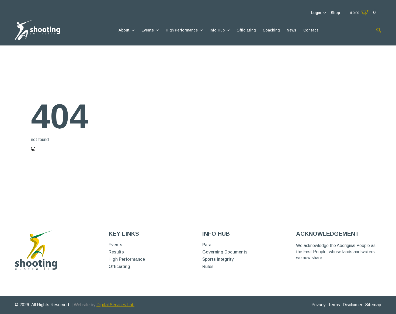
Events (147, 30)
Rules (208, 266)
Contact (310, 30)
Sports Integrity (218, 259)
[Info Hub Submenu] (228, 30)
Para (206, 245)
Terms (334, 304)
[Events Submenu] (157, 30)
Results (116, 252)
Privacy (318, 304)
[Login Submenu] (324, 12)
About (124, 30)
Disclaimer (352, 304)
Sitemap (373, 304)
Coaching (271, 30)
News (291, 30)
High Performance (182, 30)
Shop (335, 12)
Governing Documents (225, 252)
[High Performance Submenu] (201, 30)
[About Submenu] (133, 30)
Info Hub (217, 30)
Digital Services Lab (115, 304)
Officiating (246, 30)
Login (316, 12)
